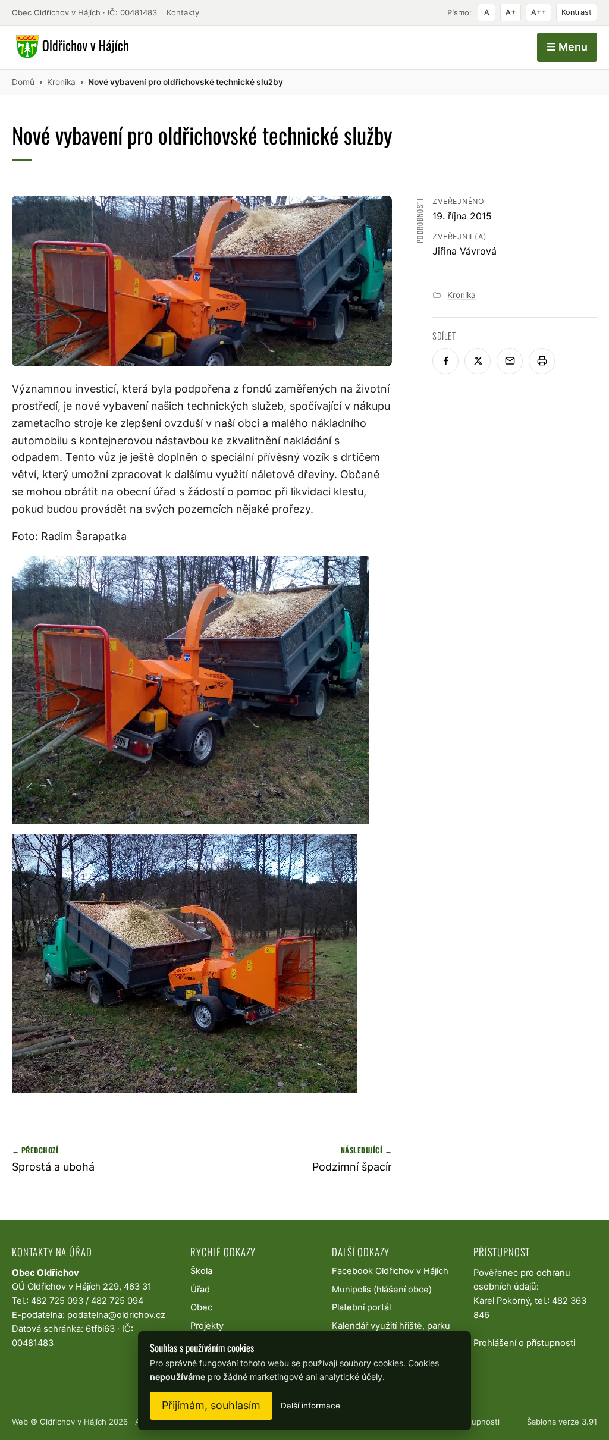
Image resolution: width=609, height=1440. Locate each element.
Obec (201, 1307)
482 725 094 (117, 1300)
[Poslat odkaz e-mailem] (510, 361)
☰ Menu (567, 46)
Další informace (310, 1405)
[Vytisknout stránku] (542, 361)
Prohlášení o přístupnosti (524, 1343)
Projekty (207, 1325)
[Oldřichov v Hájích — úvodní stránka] (70, 47)
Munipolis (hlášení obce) (382, 1289)
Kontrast (576, 12)
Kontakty (183, 12)
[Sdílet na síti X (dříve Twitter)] (477, 361)
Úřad (200, 1289)
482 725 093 (57, 1300)
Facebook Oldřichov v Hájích (390, 1271)
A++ (538, 12)
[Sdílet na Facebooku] (445, 361)
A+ (511, 12)
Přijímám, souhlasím (211, 1405)
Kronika (461, 295)
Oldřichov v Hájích (73, 1421)
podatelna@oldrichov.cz (116, 1315)
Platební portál (361, 1307)
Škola (201, 1271)
